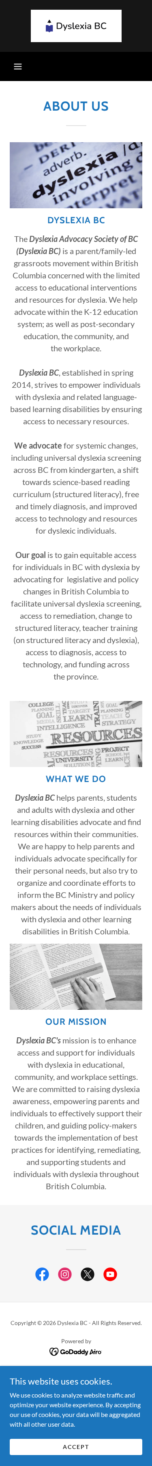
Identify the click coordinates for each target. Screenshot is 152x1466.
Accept (76, 1446)
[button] (18, 66)
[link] (76, 26)
